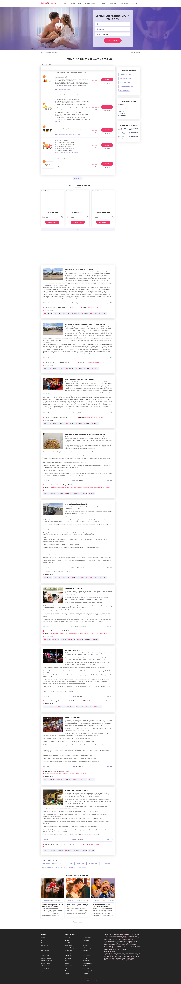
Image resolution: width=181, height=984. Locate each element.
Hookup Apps (112, 3)
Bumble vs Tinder (45, 963)
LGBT (61, 863)
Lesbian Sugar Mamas (133, 128)
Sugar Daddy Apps (124, 90)
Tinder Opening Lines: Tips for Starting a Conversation (52, 905)
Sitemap (43, 937)
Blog (79, 3)
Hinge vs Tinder (45, 968)
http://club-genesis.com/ (94, 307)
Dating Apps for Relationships (49, 863)
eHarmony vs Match (46, 958)
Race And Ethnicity (92, 863)
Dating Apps (135, 3)
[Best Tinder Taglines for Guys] (78, 888)
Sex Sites (85, 945)
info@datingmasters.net (130, 938)
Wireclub (67, 971)
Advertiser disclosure (46, 953)
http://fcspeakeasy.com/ (95, 844)
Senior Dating (86, 955)
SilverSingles (86, 966)
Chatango (85, 973)
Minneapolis (122, 109)
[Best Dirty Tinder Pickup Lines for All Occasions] (103, 888)
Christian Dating (87, 948)
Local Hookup (124, 3)
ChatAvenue (86, 960)
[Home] (48, 3)
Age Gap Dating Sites (47, 867)
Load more (77, 178)
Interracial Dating (69, 948)
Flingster (67, 963)
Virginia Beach (123, 115)
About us (43, 943)
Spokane (121, 104)
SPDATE (67, 968)
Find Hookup (101, 3)
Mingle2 (85, 958)
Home (65, 3)
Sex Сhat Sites (68, 950)
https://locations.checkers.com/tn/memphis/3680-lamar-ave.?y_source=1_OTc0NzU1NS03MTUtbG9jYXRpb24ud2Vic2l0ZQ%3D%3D (81, 633)
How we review (45, 955)
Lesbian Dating (86, 940)
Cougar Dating (86, 953)
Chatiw (66, 960)
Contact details (45, 948)
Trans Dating (68, 943)
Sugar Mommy (121, 137)
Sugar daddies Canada (133, 137)
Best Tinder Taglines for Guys (77, 905)
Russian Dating (86, 937)
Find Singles (113, 40)
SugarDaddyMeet (87, 971)
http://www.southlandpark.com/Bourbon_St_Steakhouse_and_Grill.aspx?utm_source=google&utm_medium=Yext (80, 487)
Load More (78, 230)
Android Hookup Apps (125, 74)
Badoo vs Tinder (45, 966)
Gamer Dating (68, 945)
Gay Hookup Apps (105, 863)
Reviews (73, 3)
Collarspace (68, 958)
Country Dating (80, 863)
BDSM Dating (69, 863)
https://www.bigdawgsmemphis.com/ (94, 362)
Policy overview (45, 950)
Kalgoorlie (122, 113)
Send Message (52, 222)
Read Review (107, 83)
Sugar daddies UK (133, 133)
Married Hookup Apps (125, 78)
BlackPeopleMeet (87, 963)
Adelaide (121, 111)
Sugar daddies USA (121, 133)
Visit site (107, 79)
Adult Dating (86, 943)
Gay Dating (67, 940)
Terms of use (44, 945)
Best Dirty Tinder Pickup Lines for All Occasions (101, 905)
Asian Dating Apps (60, 867)
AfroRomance (86, 968)
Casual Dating (86, 950)
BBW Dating (68, 953)
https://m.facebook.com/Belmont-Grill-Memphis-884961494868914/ (68, 773)
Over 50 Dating (82, 867)
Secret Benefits (69, 966)
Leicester (121, 106)
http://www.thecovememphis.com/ (93, 417)
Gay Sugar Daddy (122, 128)
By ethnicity (72, 867)
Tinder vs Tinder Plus (46, 960)
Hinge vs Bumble (45, 971)
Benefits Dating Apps (125, 82)
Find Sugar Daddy (89, 3)
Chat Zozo (67, 973)
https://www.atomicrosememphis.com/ (99, 701)
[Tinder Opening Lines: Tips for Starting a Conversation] (52, 888)
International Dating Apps (126, 86)
